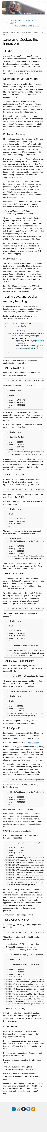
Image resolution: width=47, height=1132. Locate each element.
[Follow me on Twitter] (28, 1106)
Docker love (8, 71)
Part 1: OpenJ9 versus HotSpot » (27, 25)
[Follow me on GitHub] (23, 1106)
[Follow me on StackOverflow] (19, 1106)
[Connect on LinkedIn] (14, 1106)
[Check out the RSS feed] (33, 1106)
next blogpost (33, 742)
